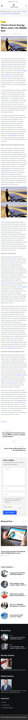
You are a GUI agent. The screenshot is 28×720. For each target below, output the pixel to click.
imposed (24, 70)
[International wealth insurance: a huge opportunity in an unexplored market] (4, 616)
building (15, 342)
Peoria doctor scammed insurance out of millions (13, 670)
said (18, 84)
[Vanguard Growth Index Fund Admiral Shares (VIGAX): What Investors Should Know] (4, 573)
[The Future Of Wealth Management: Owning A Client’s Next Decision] (4, 605)
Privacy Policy (5, 705)
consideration (9, 283)
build (6, 178)
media (5, 377)
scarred (16, 102)
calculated (13, 135)
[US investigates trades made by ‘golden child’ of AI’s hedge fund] (4, 584)
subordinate (24, 287)
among (14, 310)
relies (9, 226)
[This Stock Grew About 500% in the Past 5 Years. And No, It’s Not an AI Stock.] (4, 594)
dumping (8, 74)
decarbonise (11, 348)
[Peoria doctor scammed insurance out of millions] (6, 664)
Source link (3, 421)
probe (12, 90)
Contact (4, 702)
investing (18, 293)
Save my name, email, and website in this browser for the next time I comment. (14, 500)
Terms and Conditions (7, 707)
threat (15, 246)
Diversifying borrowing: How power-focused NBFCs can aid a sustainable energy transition (13, 434)
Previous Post (7, 431)
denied (2, 381)
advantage (22, 248)
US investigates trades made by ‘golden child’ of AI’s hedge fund (18, 585)
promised (12, 261)
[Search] (26, 5)
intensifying (19, 375)
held (5, 314)
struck (18, 123)
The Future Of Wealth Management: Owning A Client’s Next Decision (17, 606)
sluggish (20, 400)
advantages (16, 152)
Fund (2, 548)
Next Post (21, 446)
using (9, 76)
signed (13, 328)
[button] (23, 521)
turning (10, 64)
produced (3, 170)
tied (10, 110)
